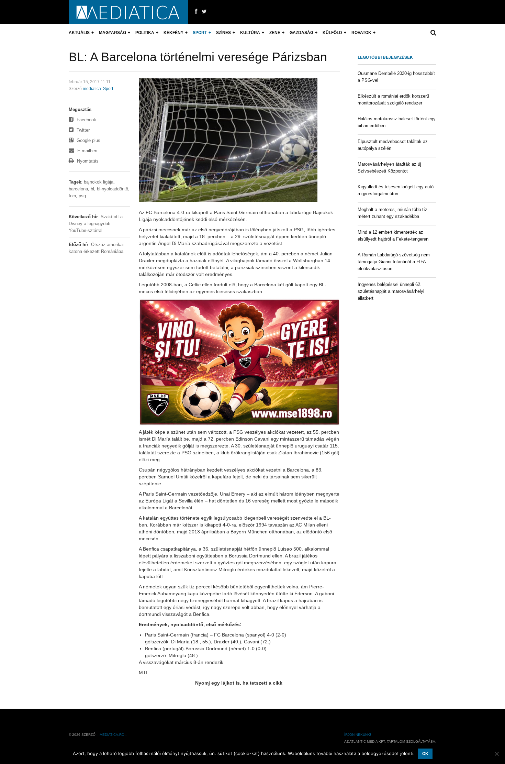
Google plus (87, 140)
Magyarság (112, 32)
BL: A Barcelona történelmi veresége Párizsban (198, 57)
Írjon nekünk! (357, 735)
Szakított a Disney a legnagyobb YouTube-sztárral (96, 223)
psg (82, 195)
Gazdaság (301, 32)
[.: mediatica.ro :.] (128, 12)
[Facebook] (196, 11)
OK (425, 753)
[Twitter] (204, 11)
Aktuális (79, 32)
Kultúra (250, 32)
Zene (274, 32)
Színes (223, 32)
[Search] (433, 32)
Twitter (82, 130)
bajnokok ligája (98, 182)
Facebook (85, 119)
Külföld (332, 32)
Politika (144, 32)
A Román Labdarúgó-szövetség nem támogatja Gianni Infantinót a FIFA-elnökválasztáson (394, 261)
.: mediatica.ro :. (112, 735)
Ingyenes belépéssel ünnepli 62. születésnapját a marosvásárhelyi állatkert (391, 291)
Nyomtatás (87, 161)
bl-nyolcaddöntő (112, 188)
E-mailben (86, 150)
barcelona (78, 188)
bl (92, 188)
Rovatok (361, 32)
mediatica (92, 88)
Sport (200, 32)
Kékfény (173, 32)
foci (72, 195)
